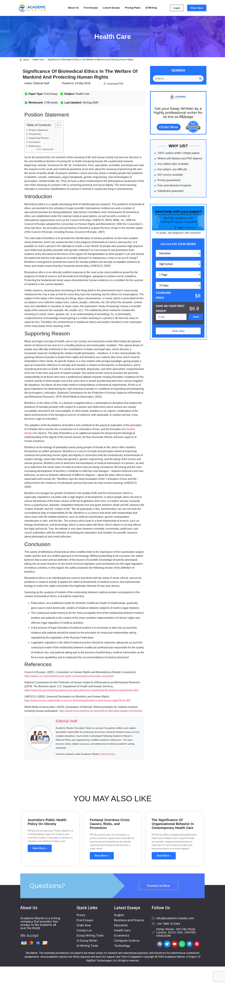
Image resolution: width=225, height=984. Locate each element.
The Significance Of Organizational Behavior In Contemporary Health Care (173, 824)
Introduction (35, 134)
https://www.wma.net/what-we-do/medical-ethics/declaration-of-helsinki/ (100, 710)
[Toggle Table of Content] (56, 125)
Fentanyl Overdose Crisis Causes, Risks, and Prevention (110, 824)
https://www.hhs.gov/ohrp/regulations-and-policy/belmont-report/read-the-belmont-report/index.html (81, 690)
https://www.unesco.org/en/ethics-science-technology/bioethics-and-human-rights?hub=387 (77, 700)
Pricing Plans (133, 7)
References (35, 146)
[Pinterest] (197, 944)
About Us (73, 7)
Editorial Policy (107, 754)
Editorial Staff (48, 149)
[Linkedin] (189, 944)
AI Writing (151, 7)
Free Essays (91, 7)
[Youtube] (174, 944)
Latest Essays (111, 7)
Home (26, 59)
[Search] (200, 78)
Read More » (40, 848)
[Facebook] (159, 944)
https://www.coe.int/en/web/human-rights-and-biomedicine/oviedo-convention (69, 676)
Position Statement (38, 130)
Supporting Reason (39, 138)
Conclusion (34, 142)
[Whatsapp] (182, 944)
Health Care (38, 59)
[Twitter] (167, 944)
